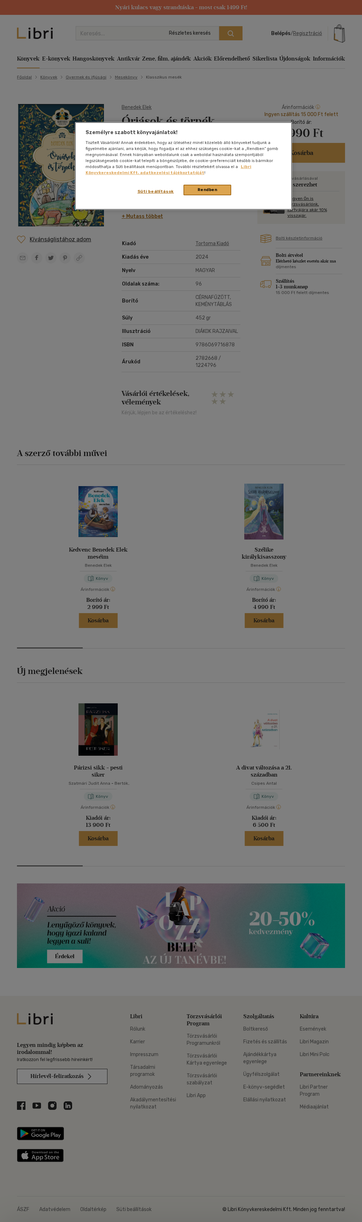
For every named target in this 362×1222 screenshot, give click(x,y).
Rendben (207, 189)
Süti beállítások (156, 191)
